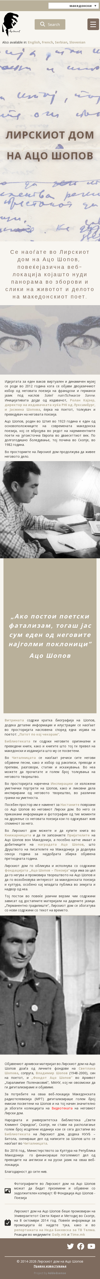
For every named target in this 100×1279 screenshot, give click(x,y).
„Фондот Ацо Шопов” (51, 1077)
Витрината (14, 720)
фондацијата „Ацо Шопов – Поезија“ (37, 870)
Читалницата (24, 757)
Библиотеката (17, 741)
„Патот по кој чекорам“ (38, 734)
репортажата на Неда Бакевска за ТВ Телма (54, 1230)
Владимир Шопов (51, 1073)
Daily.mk (59, 1234)
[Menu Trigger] (93, 24)
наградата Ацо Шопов (61, 844)
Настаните (70, 804)
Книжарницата (18, 835)
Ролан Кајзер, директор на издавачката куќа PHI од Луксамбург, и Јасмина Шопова (50, 405)
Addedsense (57, 1273)
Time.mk (77, 1234)
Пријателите (78, 835)
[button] (50, 24)
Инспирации (62, 783)
